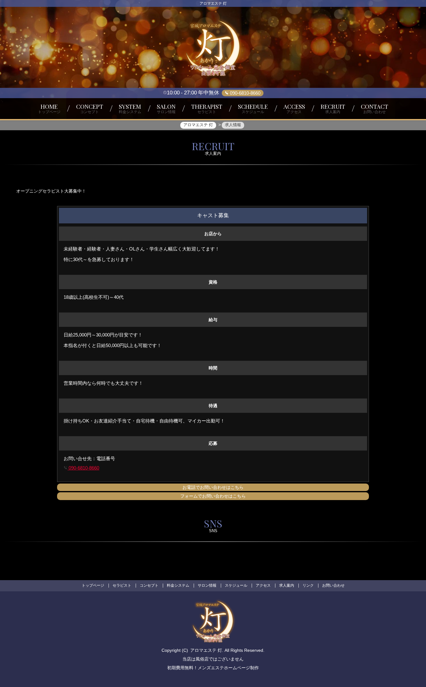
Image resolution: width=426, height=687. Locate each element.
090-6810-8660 (83, 467)
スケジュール (236, 585)
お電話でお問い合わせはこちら (213, 487)
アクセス (263, 585)
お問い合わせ (333, 585)
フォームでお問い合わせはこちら (213, 496)
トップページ (93, 585)
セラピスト (122, 585)
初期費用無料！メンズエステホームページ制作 (213, 667)
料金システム (178, 585)
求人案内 (286, 585)
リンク (308, 585)
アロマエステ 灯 (206, 650)
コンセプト (149, 585)
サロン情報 (207, 585)
